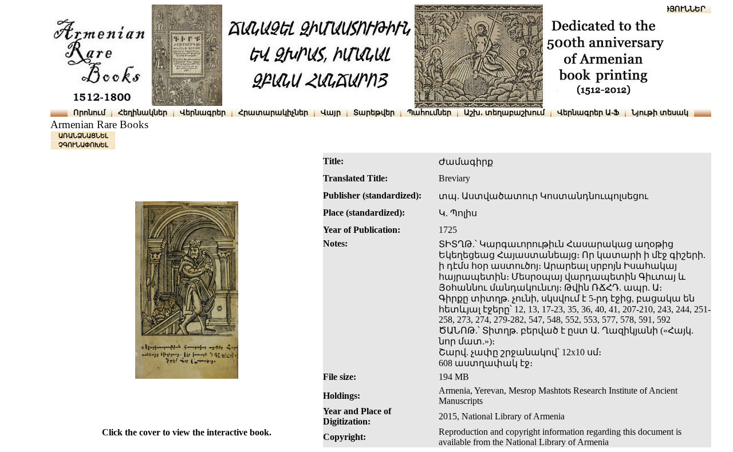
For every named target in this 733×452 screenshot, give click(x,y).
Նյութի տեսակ (660, 112)
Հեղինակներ (142, 112)
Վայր (331, 112)
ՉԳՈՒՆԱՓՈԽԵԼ (83, 144)
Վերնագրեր (203, 112)
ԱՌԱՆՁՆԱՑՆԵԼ (83, 135)
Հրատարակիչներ (273, 112)
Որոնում (89, 112)
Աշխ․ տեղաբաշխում (504, 112)
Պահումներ (429, 112)
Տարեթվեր (374, 112)
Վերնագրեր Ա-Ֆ (588, 112)
